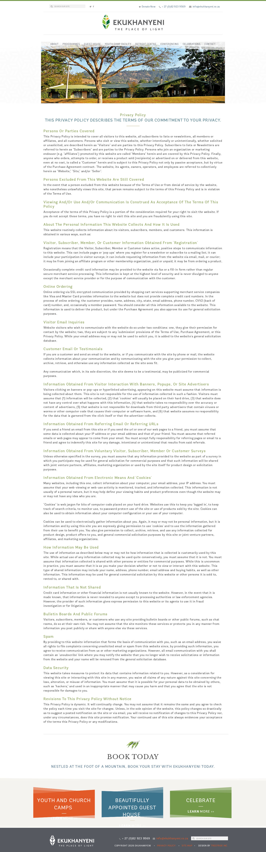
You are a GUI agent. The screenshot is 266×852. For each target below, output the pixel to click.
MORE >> (64, 819)
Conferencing (169, 44)
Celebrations (191, 44)
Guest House (92, 44)
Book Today (133, 757)
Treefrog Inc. (219, 846)
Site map (187, 846)
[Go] (51, 7)
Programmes (71, 44)
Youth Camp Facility (118, 44)
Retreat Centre (145, 44)
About (54, 44)
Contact (210, 44)
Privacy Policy (166, 846)
